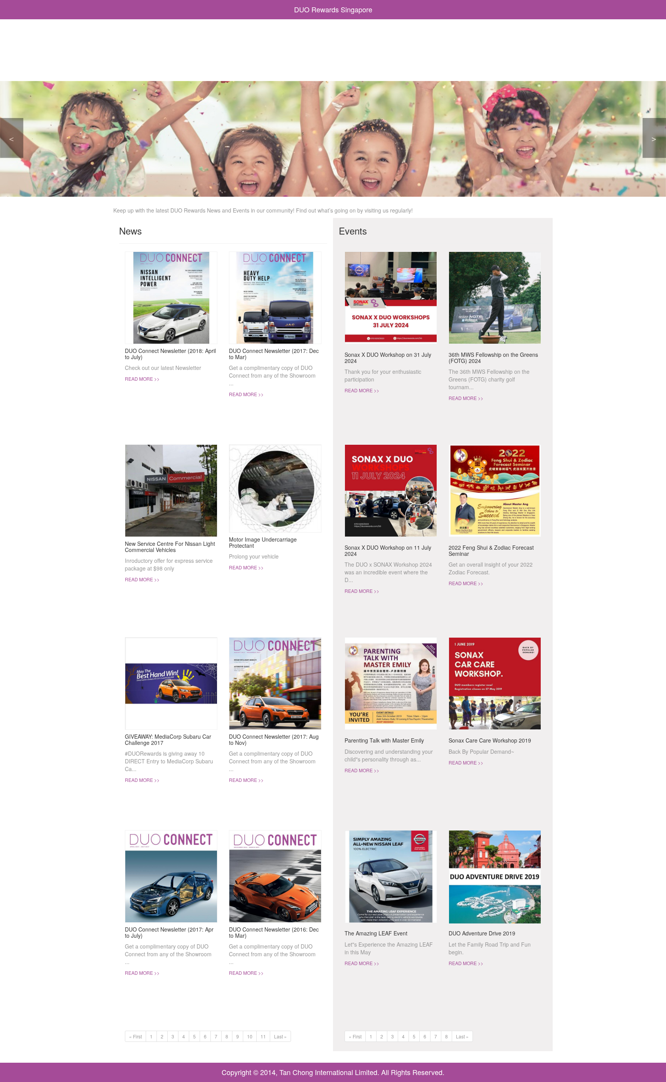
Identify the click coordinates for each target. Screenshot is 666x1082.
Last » (280, 1036)
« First (135, 1036)
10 (249, 1036)
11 (263, 1036)
